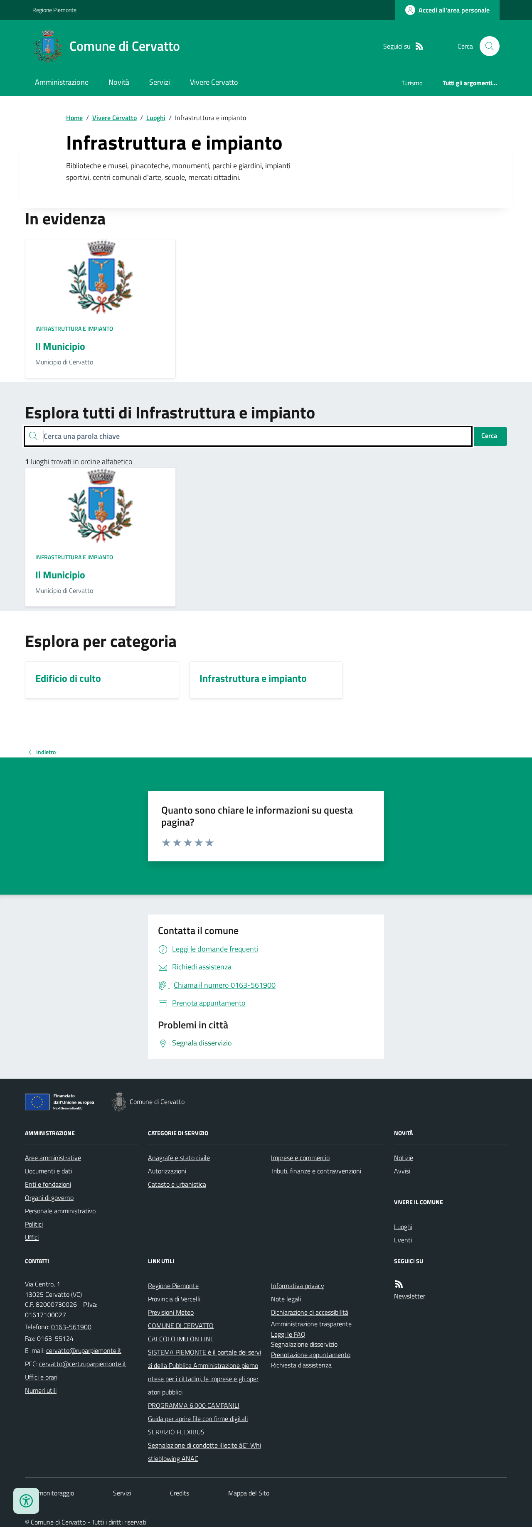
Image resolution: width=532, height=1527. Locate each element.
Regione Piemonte (54, 9)
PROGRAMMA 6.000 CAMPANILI (193, 1405)
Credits (179, 1493)
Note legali (286, 1299)
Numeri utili (41, 1390)
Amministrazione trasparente (311, 1324)
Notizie (403, 1158)
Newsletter (409, 1296)
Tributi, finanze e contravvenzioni (316, 1171)
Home (74, 118)
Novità (118, 82)
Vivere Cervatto (214, 82)
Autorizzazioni (167, 1171)
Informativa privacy (297, 1286)
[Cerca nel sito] (486, 46)
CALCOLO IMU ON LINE (181, 1339)
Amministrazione (62, 82)
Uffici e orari (41, 1377)
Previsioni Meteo (171, 1312)
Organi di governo (49, 1197)
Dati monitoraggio (49, 1493)
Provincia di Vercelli (174, 1299)
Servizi (159, 82)
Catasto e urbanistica (177, 1184)
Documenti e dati (48, 1171)
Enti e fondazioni (48, 1184)
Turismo (412, 83)
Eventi (403, 1240)
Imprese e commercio (300, 1158)
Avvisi (402, 1171)
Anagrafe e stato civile (179, 1158)
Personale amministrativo (60, 1211)
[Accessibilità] (26, 1500)
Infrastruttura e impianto (74, 328)
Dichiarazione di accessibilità (309, 1312)
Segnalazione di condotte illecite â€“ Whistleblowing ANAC (204, 1451)
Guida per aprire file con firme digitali (198, 1419)
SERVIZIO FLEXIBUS (176, 1432)
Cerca (489, 435)
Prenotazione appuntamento (310, 1355)
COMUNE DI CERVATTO (181, 1325)
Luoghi (155, 118)
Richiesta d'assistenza (301, 1365)
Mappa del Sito (248, 1493)
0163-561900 (71, 1327)
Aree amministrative (53, 1158)
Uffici (32, 1237)
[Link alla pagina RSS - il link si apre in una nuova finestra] (419, 46)
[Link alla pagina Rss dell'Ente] (399, 1284)
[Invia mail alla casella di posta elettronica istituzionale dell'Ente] (83, 1350)
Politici (34, 1224)
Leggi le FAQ (288, 1334)
